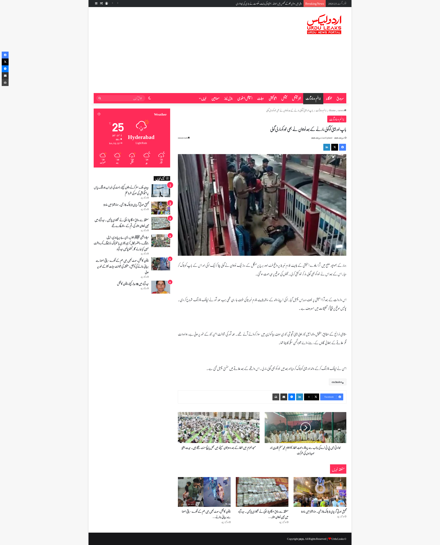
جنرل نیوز (228, 98)
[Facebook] (342, 147)
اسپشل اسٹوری (244, 98)
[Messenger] (291, 396)
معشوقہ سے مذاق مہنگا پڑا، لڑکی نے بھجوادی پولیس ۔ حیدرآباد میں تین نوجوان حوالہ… (263, 514)
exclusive (337, 382)
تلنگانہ (329, 98)
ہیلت (260, 98)
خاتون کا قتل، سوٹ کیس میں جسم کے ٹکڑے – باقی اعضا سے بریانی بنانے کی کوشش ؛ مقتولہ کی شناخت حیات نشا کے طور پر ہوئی (122, 266)
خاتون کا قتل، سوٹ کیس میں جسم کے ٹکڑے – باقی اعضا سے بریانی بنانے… (206, 514)
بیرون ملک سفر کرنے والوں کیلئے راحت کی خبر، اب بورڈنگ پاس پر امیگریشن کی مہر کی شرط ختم (121, 190)
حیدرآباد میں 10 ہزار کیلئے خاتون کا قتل (133, 283)
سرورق (340, 98)
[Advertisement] (220, 67)
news (341, 110)
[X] (334, 147)
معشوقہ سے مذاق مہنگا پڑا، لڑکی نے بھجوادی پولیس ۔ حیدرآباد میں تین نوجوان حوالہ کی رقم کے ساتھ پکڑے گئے (122, 222)
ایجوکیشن (273, 98)
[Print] (275, 396)
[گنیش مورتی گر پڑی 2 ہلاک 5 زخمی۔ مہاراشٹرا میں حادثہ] (320, 492)
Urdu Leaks (337, 538)
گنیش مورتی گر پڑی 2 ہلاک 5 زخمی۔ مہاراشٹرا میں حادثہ (323, 511)
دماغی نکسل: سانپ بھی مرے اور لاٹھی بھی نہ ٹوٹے (282, 3)
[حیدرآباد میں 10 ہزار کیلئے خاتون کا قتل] (160, 287)
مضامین (215, 98)
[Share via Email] (283, 396)
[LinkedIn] (326, 147)
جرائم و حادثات (313, 98)
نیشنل (284, 98)
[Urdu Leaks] (324, 24)
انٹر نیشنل (296, 98)
